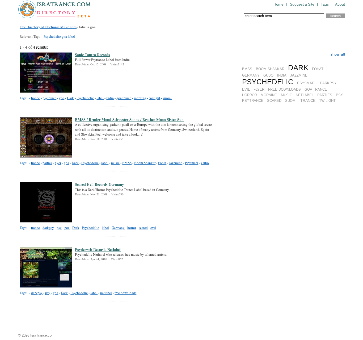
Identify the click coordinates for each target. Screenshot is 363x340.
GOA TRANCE (316, 89)
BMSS (247, 69)
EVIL (246, 89)
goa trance (123, 97)
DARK (298, 68)
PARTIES (324, 95)
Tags (325, 4)
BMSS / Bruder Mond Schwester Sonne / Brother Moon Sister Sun (129, 119)
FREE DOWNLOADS (284, 89)
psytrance (49, 97)
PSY (339, 95)
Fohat (162, 162)
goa (64, 36)
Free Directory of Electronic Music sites (48, 26)
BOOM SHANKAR (270, 69)
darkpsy (48, 227)
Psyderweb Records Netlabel (98, 249)
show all (338, 54)
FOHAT (317, 69)
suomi (167, 97)
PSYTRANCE (252, 101)
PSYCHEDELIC (267, 82)
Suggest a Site (302, 4)
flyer (58, 162)
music (115, 162)
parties (47, 162)
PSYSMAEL (306, 83)
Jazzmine (175, 162)
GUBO (268, 75)
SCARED (274, 101)
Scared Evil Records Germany (99, 184)
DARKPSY (328, 83)
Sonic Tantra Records (92, 54)
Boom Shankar (144, 162)
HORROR (249, 95)
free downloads (125, 292)
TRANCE (307, 100)
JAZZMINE (298, 75)
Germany (118, 227)
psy (59, 227)
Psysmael (191, 162)
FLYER (259, 89)
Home (278, 4)
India (110, 97)
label (71, 36)
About (340, 4)
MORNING (269, 95)
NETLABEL (305, 95)
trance (35, 97)
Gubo (205, 162)
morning (140, 97)
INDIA (281, 75)
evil (153, 227)
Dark (70, 97)
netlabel (106, 292)
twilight (154, 97)
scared (143, 227)
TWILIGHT (327, 101)
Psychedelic (52, 36)
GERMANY (251, 75)
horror (131, 227)
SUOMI (291, 101)
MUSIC (286, 95)
